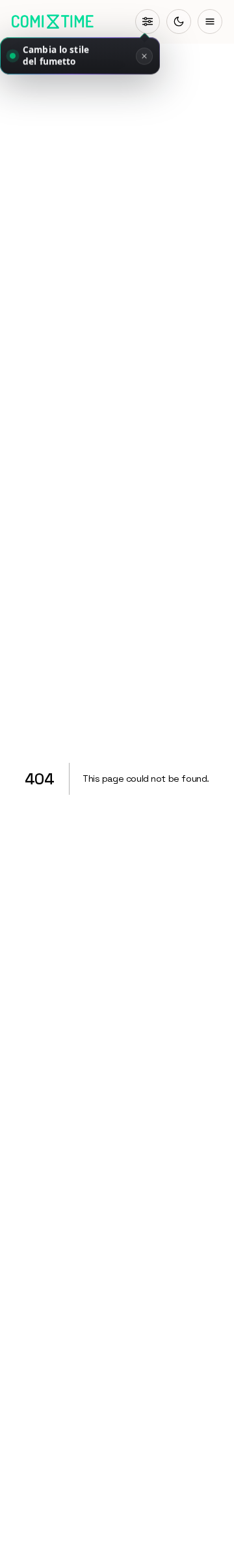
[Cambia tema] (178, 21)
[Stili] (147, 21)
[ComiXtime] (53, 21)
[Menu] (210, 21)
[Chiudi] (144, 56)
